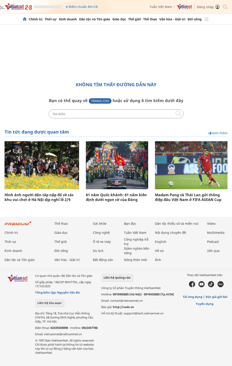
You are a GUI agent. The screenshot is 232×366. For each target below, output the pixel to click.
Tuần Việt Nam (161, 7)
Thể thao (150, 19)
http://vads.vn (123, 307)
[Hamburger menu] (206, 19)
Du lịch (98, 251)
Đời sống (195, 19)
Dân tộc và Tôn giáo (94, 19)
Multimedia (216, 232)
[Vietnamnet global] (184, 8)
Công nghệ (101, 232)
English (160, 241)
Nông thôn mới (135, 260)
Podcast (213, 241)
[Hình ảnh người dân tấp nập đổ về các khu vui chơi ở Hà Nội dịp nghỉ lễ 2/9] (42, 165)
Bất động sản (103, 260)
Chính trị (35, 19)
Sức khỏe (99, 223)
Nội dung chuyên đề (170, 232)
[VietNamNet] (25, 19)
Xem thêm (219, 133)
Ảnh (158, 260)
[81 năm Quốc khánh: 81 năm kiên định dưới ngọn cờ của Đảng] (117, 165)
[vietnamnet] (18, 9)
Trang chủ (100, 101)
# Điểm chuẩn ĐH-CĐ (82, 7)
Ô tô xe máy (102, 241)
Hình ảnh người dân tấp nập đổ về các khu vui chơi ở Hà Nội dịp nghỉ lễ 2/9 (39, 197)
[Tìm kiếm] (224, 6)
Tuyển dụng (204, 304)
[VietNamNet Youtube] (201, 286)
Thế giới (134, 19)
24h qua (213, 251)
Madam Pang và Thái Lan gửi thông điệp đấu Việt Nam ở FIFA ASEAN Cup (188, 197)
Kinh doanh (68, 19)
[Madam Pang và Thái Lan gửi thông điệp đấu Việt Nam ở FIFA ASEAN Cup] (191, 165)
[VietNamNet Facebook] (192, 286)
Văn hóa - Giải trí (172, 19)
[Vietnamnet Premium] (18, 225)
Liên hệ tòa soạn (49, 303)
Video (211, 223)
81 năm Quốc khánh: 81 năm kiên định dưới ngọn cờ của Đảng (116, 197)
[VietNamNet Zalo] (221, 286)
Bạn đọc (130, 223)
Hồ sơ (159, 251)
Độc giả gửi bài (216, 297)
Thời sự (51, 19)
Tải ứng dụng (192, 297)
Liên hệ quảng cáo (117, 277)
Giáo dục (119, 19)
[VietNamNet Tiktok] (211, 286)
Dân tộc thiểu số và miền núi (176, 223)
